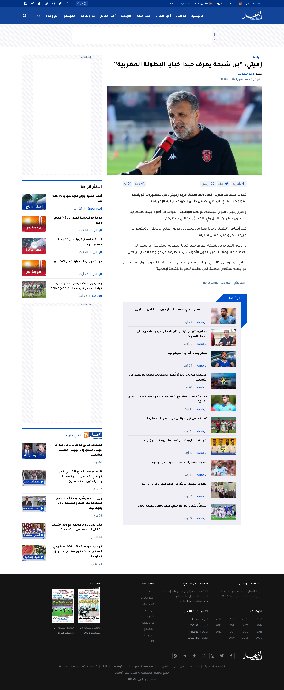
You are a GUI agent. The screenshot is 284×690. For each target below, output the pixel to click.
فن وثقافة (88, 16)
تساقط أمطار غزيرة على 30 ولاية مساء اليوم (80, 242)
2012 (246, 632)
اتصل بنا (163, 666)
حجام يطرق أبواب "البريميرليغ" (187, 353)
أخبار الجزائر (163, 16)
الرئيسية (197, 16)
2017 (259, 625)
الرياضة (126, 16)
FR (38, 16)
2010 (219, 632)
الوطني (181, 16)
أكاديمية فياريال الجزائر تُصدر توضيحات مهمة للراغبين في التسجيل (168, 378)
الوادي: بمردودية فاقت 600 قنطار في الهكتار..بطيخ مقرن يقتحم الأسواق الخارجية (77, 551)
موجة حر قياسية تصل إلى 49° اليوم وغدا (78, 221)
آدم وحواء (52, 16)
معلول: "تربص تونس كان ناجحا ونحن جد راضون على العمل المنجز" (172, 334)
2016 (246, 625)
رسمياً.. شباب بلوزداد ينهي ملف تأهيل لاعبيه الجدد (172, 506)
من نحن (179, 666)
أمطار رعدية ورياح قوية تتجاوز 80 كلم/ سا (77, 199)
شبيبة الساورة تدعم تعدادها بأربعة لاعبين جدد (175, 440)
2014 (219, 625)
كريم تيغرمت (246, 74)
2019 (232, 619)
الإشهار (194, 666)
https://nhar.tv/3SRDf (217, 283)
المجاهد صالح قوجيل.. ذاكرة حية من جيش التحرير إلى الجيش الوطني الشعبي (78, 450)
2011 (232, 632)
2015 (232, 625)
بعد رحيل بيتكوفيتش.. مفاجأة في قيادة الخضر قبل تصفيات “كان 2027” (76, 286)
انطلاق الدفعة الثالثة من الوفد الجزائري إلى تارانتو (174, 484)
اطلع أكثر (75, 435)
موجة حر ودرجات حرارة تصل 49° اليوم (77, 261)
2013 (259, 632)
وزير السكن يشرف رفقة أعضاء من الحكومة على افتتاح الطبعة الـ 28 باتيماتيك (79, 503)
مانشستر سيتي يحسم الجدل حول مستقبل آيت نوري (171, 309)
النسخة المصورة (215, 666)
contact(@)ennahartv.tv (193, 601)
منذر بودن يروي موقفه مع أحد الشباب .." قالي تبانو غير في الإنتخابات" (77, 528)
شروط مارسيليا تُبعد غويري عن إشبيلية (179, 462)
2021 (259, 619)
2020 (245, 619)
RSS (105, 666)
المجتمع (70, 16)
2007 (232, 638)
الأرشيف (118, 666)
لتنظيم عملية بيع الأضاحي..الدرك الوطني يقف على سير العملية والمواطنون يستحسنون (79, 476)
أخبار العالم (108, 16)
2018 (219, 619)
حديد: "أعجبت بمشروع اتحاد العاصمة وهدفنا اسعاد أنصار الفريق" (168, 400)
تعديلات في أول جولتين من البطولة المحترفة (177, 418)
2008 (245, 638)
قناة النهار (143, 16)
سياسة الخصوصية (141, 666)
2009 (259, 638)
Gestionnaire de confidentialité (78, 666)
